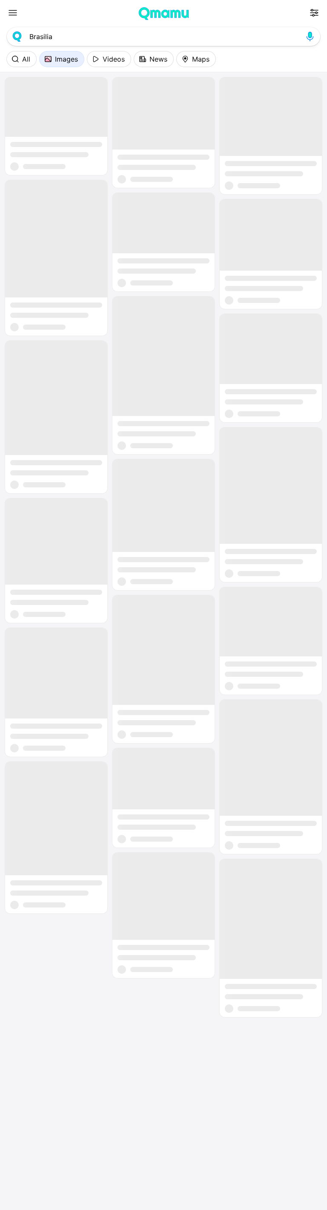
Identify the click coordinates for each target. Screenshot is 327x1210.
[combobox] (163, 36)
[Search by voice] (309, 36)
